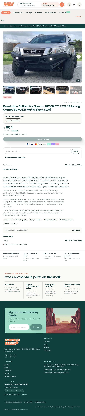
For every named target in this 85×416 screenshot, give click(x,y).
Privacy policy (28, 402)
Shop (5, 13)
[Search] (62, 4)
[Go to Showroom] (69, 4)
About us (7, 373)
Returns (7, 368)
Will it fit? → (80, 16)
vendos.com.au (24, 409)
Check (76, 151)
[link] (6, 26)
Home (6, 26)
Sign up (36, 327)
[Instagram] (14, 356)
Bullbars (11, 26)
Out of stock (43, 139)
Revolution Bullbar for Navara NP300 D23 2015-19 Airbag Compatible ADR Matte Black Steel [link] (40, 26)
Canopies (47, 341)
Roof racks (47, 350)
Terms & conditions (39, 402)
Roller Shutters (50, 13)
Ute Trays (28, 13)
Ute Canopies (17, 13)
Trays (45, 344)
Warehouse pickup (10, 376)
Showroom (64, 12)
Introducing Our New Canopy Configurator (56, 372)
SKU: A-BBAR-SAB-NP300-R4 (73, 102)
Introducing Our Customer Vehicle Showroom (57, 369)
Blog (2, 20)
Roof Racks (38, 13)
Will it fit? (7, 365)
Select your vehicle (13, 120)
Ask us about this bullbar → (11, 169)
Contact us (8, 370)
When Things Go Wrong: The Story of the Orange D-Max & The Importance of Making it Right (61, 365)
